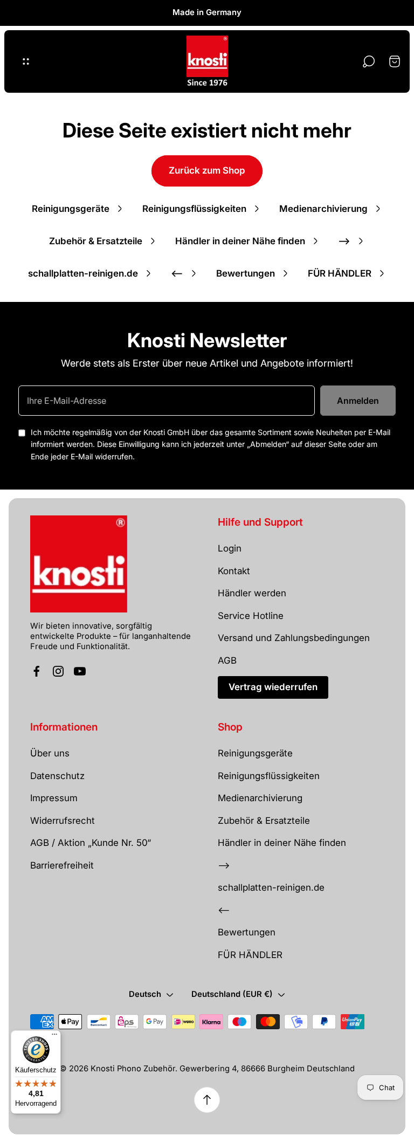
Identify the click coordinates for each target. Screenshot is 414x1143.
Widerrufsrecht (62, 820)
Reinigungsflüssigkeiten (194, 208)
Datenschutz (57, 775)
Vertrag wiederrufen (273, 686)
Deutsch (145, 994)
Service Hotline (251, 615)
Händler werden (252, 593)
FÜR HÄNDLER (339, 273)
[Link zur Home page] (78, 563)
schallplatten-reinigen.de (83, 273)
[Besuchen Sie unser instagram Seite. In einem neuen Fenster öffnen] (58, 671)
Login (230, 548)
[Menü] (54, 1036)
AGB (227, 660)
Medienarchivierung (323, 208)
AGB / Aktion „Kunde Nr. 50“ (90, 842)
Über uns (50, 753)
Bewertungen (245, 273)
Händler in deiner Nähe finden (240, 241)
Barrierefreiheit (62, 865)
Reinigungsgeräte (70, 208)
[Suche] (369, 61)
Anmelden (358, 400)
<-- (177, 273)
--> (344, 241)
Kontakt (234, 571)
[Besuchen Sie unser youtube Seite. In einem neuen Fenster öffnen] (79, 671)
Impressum (54, 798)
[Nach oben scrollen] (207, 1100)
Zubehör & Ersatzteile (95, 241)
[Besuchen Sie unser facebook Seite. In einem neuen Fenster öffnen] (36, 671)
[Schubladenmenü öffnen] (26, 61)
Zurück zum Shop (207, 170)
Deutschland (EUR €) (232, 994)
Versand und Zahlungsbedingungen (294, 637)
